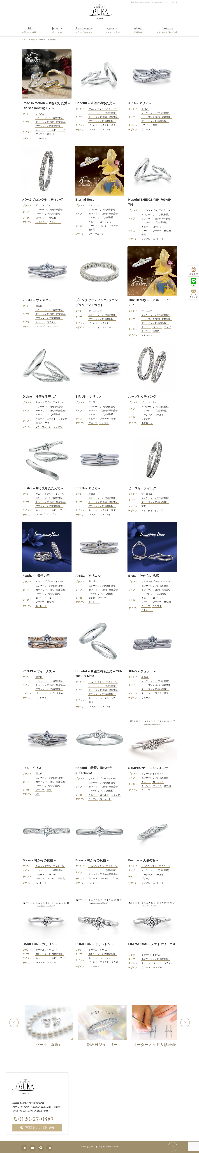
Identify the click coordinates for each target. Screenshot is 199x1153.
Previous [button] (14, 1022)
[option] (77, 1027)
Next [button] (185, 1022)
